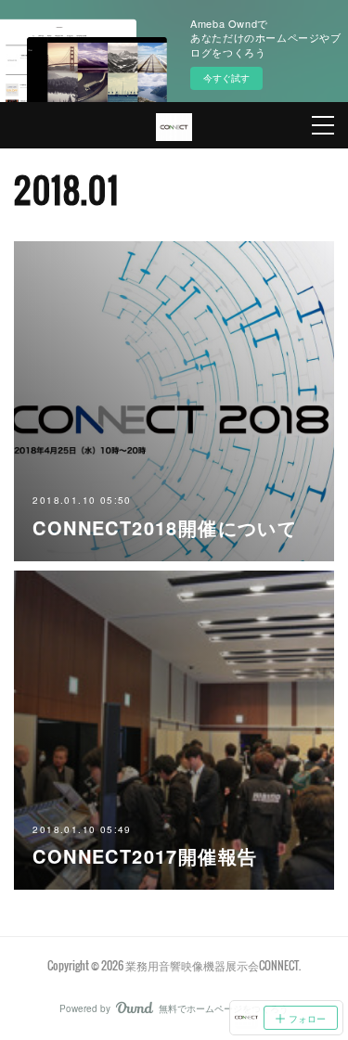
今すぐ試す (226, 77)
